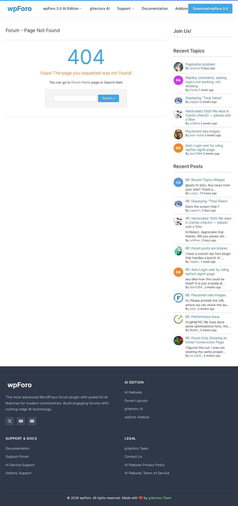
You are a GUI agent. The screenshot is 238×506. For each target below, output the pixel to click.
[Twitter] (10, 421)
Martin (194, 330)
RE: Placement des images (205, 295)
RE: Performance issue (202, 317)
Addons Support (18, 473)
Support (124, 8)
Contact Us (133, 456)
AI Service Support (20, 465)
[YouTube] (21, 421)
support (194, 101)
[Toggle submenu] (81, 8)
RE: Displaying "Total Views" (206, 201)
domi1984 (196, 153)
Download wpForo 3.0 (210, 8)
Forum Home (80, 82)
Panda (194, 90)
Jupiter (194, 261)
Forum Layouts (136, 401)
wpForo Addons (137, 417)
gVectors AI (100, 8)
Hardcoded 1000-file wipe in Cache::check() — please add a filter (208, 115)
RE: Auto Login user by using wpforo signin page (207, 272)
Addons (181, 8)
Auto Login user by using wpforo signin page (204, 147)
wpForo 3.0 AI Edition (61, 8)
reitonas (195, 68)
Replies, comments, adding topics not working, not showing (206, 82)
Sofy (193, 308)
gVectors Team (136, 448)
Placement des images (202, 131)
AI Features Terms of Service (147, 473)
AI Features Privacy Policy (145, 465)
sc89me (195, 123)
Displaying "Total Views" (203, 98)
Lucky (194, 193)
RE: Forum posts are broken (206, 248)
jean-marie (197, 135)
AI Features (133, 392)
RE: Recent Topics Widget (205, 180)
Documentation (155, 8)
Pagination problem (200, 64)
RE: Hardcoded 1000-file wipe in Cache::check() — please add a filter (208, 222)
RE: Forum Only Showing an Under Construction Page (206, 340)
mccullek (196, 355)
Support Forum (17, 456)
